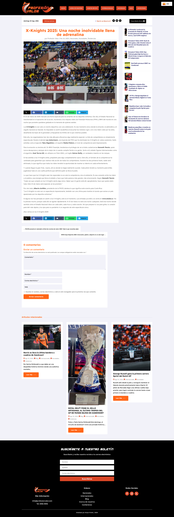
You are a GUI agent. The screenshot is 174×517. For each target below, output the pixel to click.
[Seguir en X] (120, 20)
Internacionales (107, 8)
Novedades (83, 38)
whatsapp (71, 112)
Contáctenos (141, 8)
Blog (131, 8)
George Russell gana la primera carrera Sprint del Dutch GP (131, 375)
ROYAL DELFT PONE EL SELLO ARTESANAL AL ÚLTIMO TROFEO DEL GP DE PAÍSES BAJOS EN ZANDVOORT (86, 410)
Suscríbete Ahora (137, 21)
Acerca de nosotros (76, 8)
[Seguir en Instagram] (117, 20)
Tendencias (92, 38)
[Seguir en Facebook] (113, 20)
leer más (29, 375)
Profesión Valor (53, 38)
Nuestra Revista (92, 8)
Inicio (63, 8)
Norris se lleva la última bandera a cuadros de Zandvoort (38, 353)
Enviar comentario (36, 297)
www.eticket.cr (107, 199)
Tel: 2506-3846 (42, 504)
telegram (83, 112)
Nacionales (121, 8)
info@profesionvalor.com (42, 501)
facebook (38, 112)
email (60, 112)
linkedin (49, 112)
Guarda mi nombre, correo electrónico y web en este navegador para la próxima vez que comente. (61, 292)
